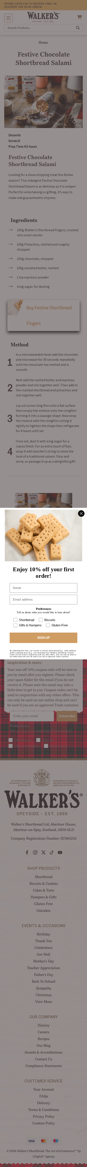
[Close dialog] (81, 513)
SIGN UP (43, 637)
